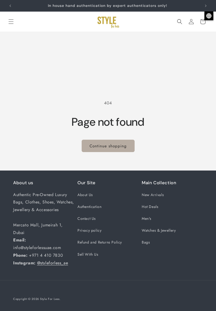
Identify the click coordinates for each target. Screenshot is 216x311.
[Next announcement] (206, 6)
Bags (146, 242)
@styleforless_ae (52, 263)
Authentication (89, 206)
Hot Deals (150, 206)
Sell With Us (87, 254)
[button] (11, 21)
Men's (146, 218)
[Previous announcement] (10, 6)
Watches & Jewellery (159, 230)
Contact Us (86, 218)
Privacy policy (89, 230)
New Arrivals (153, 194)
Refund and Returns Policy (99, 242)
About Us (85, 194)
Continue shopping (108, 146)
